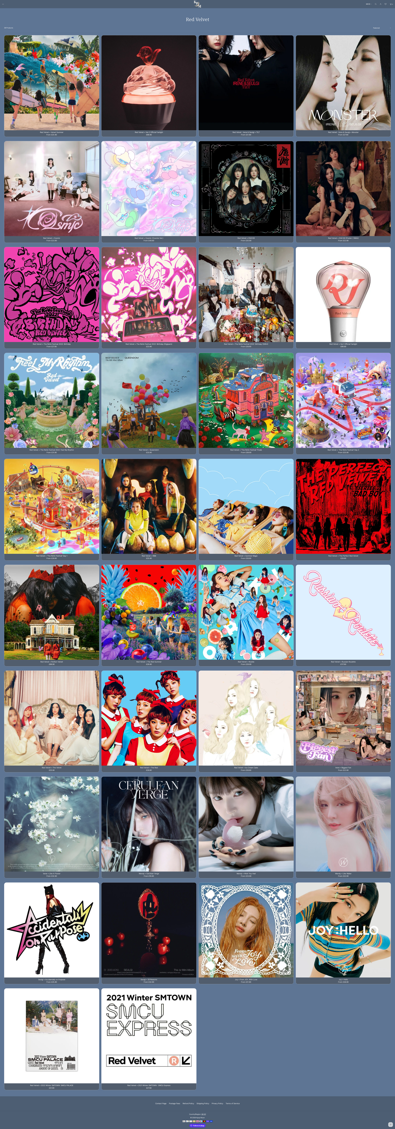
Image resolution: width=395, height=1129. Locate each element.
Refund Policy (188, 1103)
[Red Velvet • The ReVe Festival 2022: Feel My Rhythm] (51, 400)
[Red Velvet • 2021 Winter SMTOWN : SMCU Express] (148, 1035)
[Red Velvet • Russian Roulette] (343, 612)
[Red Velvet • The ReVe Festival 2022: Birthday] (51, 294)
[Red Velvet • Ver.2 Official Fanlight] (148, 82)
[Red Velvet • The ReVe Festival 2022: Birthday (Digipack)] (148, 294)
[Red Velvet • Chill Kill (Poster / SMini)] (343, 188)
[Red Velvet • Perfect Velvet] (51, 612)
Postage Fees (174, 1103)
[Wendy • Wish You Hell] (246, 824)
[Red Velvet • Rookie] (246, 612)
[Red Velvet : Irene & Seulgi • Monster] (343, 82)
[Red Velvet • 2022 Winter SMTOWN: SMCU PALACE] (51, 1035)
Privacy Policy (217, 1103)
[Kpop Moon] (197, 4)
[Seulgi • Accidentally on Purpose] (51, 930)
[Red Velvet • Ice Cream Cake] (246, 718)
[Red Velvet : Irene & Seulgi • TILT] (246, 82)
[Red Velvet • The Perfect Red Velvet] (343, 506)
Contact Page (160, 1103)
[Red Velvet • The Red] (148, 718)
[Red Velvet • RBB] (148, 506)
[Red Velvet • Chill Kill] (246, 188)
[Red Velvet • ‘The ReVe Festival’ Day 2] (343, 400)
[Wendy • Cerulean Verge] (148, 824)
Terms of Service (233, 1103)
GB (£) (368, 4)
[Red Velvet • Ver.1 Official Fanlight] (343, 294)
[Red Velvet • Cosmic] (51, 188)
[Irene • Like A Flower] (51, 824)
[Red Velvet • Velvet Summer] (51, 82)
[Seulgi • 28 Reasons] (148, 930)
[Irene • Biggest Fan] (343, 718)
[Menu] (4, 4)
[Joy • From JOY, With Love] (246, 930)
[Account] (380, 4)
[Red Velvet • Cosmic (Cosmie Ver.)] (148, 188)
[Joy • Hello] (343, 930)
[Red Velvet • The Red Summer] (148, 612)
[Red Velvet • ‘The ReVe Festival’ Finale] (246, 400)
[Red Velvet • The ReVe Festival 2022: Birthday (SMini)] (246, 294)
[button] (375, 4)
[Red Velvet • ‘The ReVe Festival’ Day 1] (51, 506)
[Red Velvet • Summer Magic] (246, 506)
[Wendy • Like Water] (343, 824)
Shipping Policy (203, 1103)
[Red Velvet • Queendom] (148, 400)
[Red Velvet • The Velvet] (51, 718)
